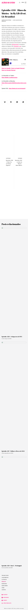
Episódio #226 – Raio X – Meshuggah (12, 565)
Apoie (3, 587)
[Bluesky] (5, 102)
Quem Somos (5, 585)
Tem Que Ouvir (5, 575)
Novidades (4, 583)
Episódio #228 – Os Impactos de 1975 (12, 336)
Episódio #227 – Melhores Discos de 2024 (13, 451)
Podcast (4, 21)
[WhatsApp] (23, 102)
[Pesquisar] (19, 2)
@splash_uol (17, 46)
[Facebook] (11, 102)
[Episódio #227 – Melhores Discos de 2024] (14, 395)
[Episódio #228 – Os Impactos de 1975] (14, 280)
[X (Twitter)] (17, 102)
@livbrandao (15, 44)
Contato (4, 589)
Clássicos (4, 579)
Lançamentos (5, 577)
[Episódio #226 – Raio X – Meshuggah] (14, 509)
